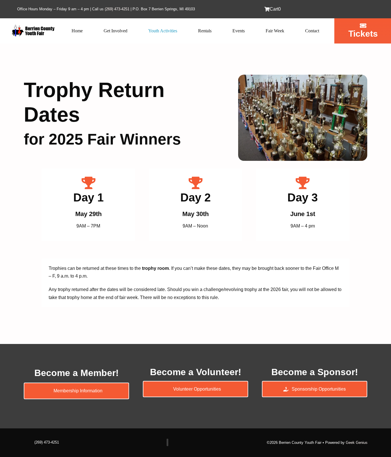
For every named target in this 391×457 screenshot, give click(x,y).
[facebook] (167, 442)
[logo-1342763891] (33, 26)
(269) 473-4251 (117, 9)
